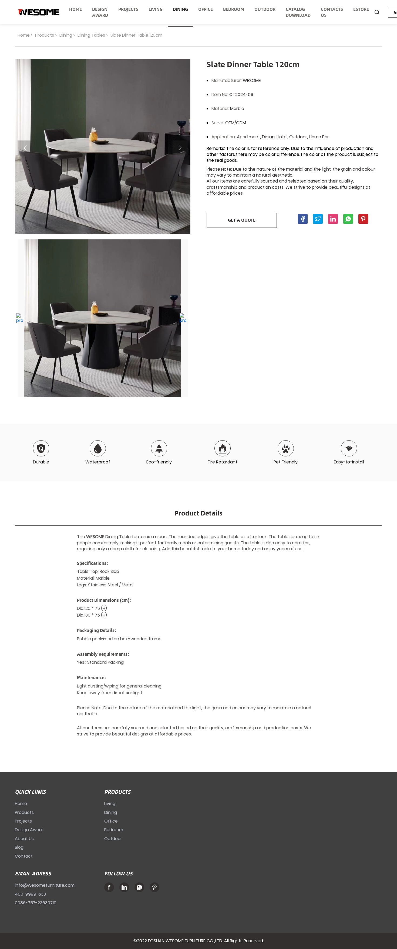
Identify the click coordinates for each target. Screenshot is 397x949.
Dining (65, 35)
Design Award (29, 830)
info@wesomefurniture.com (45, 885)
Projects (23, 821)
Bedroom (113, 830)
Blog (19, 847)
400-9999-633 (30, 894)
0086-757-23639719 (35, 903)
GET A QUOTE (241, 219)
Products (44, 35)
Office (111, 821)
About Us (24, 838)
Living (109, 803)
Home (24, 35)
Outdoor (113, 838)
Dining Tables (91, 35)
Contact (24, 856)
